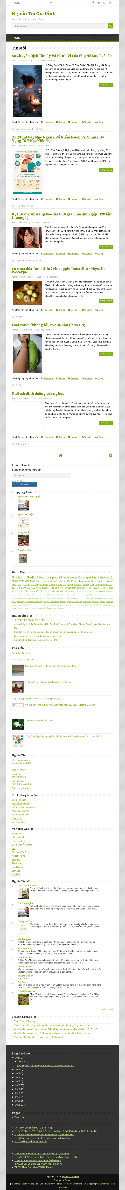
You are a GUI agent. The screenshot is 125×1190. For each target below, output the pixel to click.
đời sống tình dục (40, 591)
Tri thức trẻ (58, 598)
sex (65, 581)
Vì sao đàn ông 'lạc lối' (22, 659)
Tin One (22, 982)
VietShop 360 (18, 822)
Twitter (61, 122)
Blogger (68, 1180)
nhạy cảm (26, 260)
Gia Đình (19, 577)
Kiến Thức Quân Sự (21, 784)
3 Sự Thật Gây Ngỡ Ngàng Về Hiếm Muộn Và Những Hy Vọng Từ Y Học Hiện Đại (58, 139)
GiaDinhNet (36, 577)
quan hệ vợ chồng (106, 591)
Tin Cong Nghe (25, 903)
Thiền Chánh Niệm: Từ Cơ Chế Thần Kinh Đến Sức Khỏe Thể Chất (46, 1157)
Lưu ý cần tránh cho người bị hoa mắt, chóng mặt (37, 636)
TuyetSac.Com (25, 550)
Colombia (35, 595)
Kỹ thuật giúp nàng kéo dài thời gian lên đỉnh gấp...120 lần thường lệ (61, 216)
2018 (17, 1093)
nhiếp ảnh (26, 605)
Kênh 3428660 (28, 588)
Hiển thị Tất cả (107, 1009)
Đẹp (62, 608)
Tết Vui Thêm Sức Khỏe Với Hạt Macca (33, 1167)
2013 (17, 1105)
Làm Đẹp (16, 871)
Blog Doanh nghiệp (21, 760)
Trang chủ (19, 1117)
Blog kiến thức (19, 770)
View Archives (18, 481)
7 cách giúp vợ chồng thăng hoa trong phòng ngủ (48, 682)
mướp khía (87, 602)
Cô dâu (70, 581)
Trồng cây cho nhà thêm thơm (39, 720)
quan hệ (42, 605)
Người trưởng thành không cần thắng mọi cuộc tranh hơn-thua (44, 1134)
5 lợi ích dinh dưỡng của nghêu (38, 394)
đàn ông (72, 577)
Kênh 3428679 (93, 588)
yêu (60, 581)
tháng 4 (21, 1061)
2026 (17, 1058)
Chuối (18, 385)
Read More (106, 85)
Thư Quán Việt (25, 921)
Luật (79, 595)
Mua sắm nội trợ (20, 781)
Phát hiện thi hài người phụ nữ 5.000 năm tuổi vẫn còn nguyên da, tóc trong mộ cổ (53, 632)
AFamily (78, 584)
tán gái (22, 608)
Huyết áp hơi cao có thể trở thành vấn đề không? (37, 1160)
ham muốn (55, 602)
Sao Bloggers (18, 867)
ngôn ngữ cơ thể (106, 602)
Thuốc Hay (17, 863)
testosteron (85, 605)
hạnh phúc (52, 577)
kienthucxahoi (25, 957)
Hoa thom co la (25, 976)
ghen (74, 588)
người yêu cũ (17, 605)
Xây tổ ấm (17, 833)
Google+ (74, 122)
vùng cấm (37, 260)
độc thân (30, 581)
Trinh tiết (104, 588)
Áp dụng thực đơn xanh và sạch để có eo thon (36, 640)
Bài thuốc (23, 595)
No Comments (47, 60)
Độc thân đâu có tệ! (21, 653)
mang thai (89, 581)
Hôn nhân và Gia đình (80, 591)
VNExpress (103, 577)
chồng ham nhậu (18, 602)
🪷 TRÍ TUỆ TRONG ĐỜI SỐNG (29, 620)
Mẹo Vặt (53, 584)
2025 (17, 1069)
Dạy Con (67, 591)
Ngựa (111, 595)
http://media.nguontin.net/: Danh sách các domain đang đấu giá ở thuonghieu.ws (52, 1033)
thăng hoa (16, 584)
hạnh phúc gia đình (24, 129)
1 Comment (46, 145)
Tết (52, 588)
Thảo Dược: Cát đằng (24, 1021)
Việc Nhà (62, 584)
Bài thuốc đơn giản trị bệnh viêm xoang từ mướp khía (50, 666)
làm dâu (44, 584)
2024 (17, 1073)
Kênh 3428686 (43, 588)
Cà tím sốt (44, 595)
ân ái (57, 588)
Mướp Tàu (94, 595)
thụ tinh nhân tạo (102, 605)
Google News (42, 581)
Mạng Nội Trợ (24, 532)
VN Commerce (102, 1184)
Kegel (18, 260)
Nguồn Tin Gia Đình (34, 13)
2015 (17, 1097)
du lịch (70, 584)
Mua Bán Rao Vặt (20, 811)
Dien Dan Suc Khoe (27, 885)
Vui (13, 848)
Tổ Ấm (63, 577)
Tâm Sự (28, 591)
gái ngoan (47, 602)
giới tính (91, 577)
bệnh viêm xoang (93, 598)
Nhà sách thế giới (20, 814)
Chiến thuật (65, 588)
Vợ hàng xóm (75, 598)
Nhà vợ (15, 598)
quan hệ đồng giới (52, 605)
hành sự (63, 602)
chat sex (110, 598)
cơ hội (39, 602)
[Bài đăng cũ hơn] (110, 455)
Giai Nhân (16, 874)
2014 (17, 1101)
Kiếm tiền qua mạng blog (23, 807)
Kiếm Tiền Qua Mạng (73, 1184)
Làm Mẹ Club (18, 837)
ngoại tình (99, 581)
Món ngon (86, 595)
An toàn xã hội (19, 856)
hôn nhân (53, 581)
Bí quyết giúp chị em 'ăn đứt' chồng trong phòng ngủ (36, 698)
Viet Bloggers (24, 939)
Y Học (30, 206)
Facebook (48, 122)
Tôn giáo (16, 859)
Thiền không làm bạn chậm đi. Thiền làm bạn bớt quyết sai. (42, 1138)
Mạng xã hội (103, 595)
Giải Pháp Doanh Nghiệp (51, 1184)
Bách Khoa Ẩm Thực (22, 845)
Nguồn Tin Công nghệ (29, 496)
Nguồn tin (16, 774)
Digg (100, 122)
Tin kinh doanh (19, 777)
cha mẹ (103, 598)
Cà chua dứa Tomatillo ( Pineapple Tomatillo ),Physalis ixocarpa (58, 270)
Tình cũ (66, 598)
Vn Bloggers (89, 1184)
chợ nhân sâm (31, 602)
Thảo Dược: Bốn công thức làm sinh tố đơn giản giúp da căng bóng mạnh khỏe (51, 1025)
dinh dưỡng (20, 444)
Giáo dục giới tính (20, 788)
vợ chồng (79, 581)
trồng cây (81, 588)
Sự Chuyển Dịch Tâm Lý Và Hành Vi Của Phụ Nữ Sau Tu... (45, 1065)
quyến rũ (109, 581)
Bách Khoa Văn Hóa (21, 763)
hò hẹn (81, 577)
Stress (37, 598)
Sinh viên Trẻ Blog (20, 852)
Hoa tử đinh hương (64, 595)
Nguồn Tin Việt (25, 514)
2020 (17, 1085)
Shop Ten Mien (19, 800)
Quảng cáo (17, 818)
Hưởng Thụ (88, 584)
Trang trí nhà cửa (47, 598)
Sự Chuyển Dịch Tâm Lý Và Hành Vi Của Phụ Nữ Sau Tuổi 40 (62, 56)
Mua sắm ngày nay (21, 803)
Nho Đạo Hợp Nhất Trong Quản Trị (30, 1141)
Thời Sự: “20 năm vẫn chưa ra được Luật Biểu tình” (38, 1037)
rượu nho (76, 605)
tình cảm (28, 608)
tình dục (20, 591)
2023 (17, 1077)
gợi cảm (26, 584)
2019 (17, 1089)
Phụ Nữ (38, 129)
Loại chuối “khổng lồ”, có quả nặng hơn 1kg (48, 325)
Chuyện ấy (100, 584)
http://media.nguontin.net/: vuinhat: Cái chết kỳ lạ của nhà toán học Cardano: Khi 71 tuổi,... (57, 1029)
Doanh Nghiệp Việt (29, 1184)
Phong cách (23, 598)
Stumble (88, 122)
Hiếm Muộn (20, 206)
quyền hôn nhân (66, 605)
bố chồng (35, 584)
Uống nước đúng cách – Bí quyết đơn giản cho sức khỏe (41, 1153)
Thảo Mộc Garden (26, 991)
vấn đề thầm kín (46, 608)
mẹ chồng (95, 602)
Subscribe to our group (26, 469)
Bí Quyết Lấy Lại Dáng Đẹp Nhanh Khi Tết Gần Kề (38, 1164)
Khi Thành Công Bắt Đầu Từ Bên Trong (33, 1128)
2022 (17, 1081)
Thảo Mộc (15, 1184)
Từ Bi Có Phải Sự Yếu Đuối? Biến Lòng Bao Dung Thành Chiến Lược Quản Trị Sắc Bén (56, 1131)
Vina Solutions (25, 948)
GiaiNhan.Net (24, 966)
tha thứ (92, 605)
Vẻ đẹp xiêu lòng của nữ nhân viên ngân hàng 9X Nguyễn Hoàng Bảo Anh (60, 705)
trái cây (18, 317)
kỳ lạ (22, 581)
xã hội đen (57, 608)
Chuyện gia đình (56, 591)
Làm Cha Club (18, 841)
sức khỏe (15, 595)
